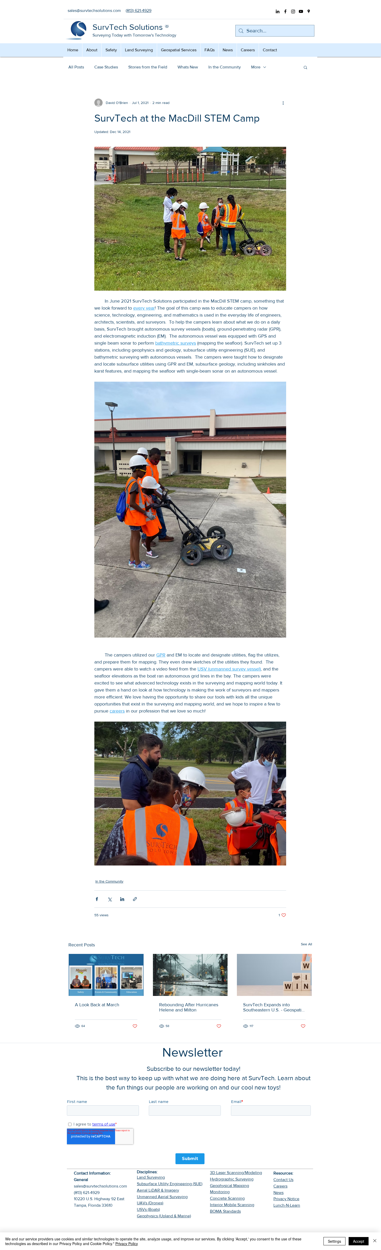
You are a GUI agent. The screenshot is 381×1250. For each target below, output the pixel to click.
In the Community (224, 67)
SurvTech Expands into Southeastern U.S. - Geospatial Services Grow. (274, 1007)
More (255, 67)
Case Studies (106, 67)
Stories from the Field (147, 67)
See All (306, 944)
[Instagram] (293, 11)
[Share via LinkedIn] (122, 899)
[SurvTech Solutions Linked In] (277, 11)
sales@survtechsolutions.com (100, 1186)
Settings (334, 1241)
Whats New (188, 67)
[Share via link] (134, 899)
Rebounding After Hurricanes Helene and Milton (188, 1007)
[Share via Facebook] (96, 899)
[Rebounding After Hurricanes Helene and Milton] (190, 975)
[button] (305, 67)
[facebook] (285, 11)
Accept (358, 1241)
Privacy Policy (126, 1243)
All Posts (76, 67)
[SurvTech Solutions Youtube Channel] (301, 11)
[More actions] (283, 103)
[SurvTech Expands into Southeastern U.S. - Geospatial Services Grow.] (274, 975)
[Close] (375, 1241)
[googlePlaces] (308, 11)
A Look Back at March (97, 1004)
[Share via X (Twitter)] (109, 899)
